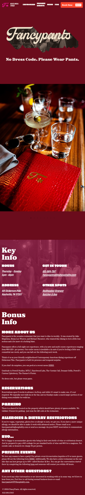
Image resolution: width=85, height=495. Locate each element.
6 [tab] (47, 218)
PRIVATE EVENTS (41, 4)
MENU (50, 4)
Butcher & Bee (49, 294)
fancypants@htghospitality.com (59, 274)
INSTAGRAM (29, 4)
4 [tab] (41, 218)
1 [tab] (31, 218)
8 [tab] (54, 218)
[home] (5, 5)
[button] (72, 5)
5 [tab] (44, 218)
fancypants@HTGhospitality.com (15, 482)
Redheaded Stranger (53, 290)
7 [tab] (51, 218)
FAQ (57, 4)
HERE (51, 366)
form (33, 464)
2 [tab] (34, 218)
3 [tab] (37, 218)
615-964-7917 (49, 271)
